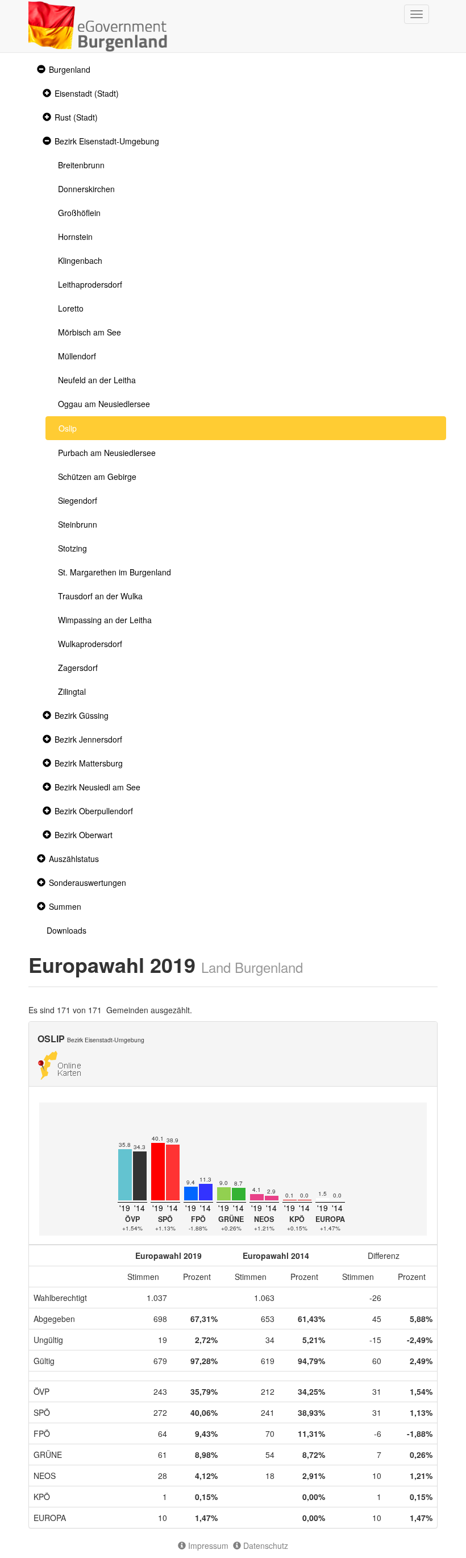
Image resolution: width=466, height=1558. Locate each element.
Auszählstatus (74, 858)
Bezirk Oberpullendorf (94, 811)
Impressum (207, 1545)
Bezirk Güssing (82, 715)
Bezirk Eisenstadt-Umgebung (107, 141)
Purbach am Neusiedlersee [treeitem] (107, 452)
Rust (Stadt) (76, 117)
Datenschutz (264, 1545)
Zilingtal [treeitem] (72, 691)
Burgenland (69, 69)
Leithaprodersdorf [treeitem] (90, 284)
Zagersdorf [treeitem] (78, 667)
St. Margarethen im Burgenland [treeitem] (114, 572)
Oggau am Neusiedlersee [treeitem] (104, 403)
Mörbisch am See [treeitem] (89, 332)
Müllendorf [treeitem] (77, 356)
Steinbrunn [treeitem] (77, 524)
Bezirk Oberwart (84, 834)
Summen (65, 906)
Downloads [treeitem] (66, 930)
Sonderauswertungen (87, 882)
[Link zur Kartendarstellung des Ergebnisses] (59, 1064)
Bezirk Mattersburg (89, 763)
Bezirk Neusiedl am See (97, 787)
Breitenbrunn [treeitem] (81, 165)
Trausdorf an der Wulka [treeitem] (100, 596)
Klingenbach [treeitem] (80, 260)
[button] (39, 70)
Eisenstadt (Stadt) (87, 93)
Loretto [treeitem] (71, 308)
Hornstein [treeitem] (75, 236)
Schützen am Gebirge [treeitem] (97, 476)
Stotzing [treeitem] (72, 548)
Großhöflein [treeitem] (79, 212)
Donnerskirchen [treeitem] (86, 188)
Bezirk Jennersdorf (88, 739)
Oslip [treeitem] (68, 428)
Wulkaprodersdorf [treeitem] (90, 643)
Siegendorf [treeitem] (77, 500)
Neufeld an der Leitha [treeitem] (97, 380)
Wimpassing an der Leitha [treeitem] (105, 619)
